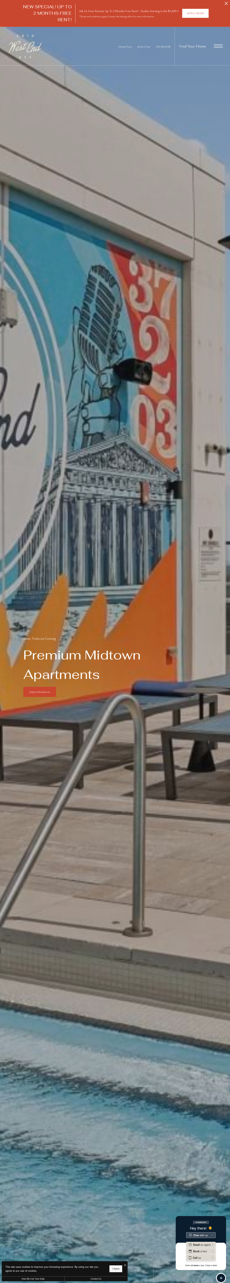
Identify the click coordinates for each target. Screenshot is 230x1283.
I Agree (115, 1268)
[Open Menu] (218, 46)
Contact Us (96, 1279)
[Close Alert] (226, 4)
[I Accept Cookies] (125, 1265)
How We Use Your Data (33, 1279)
